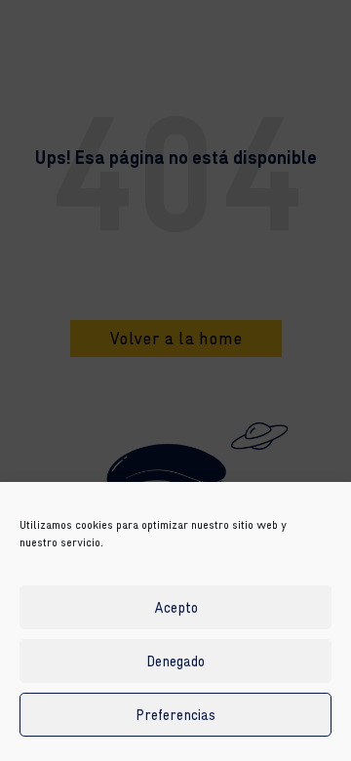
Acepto (176, 607)
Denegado (175, 661)
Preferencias (175, 714)
